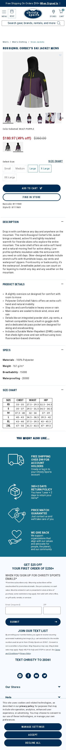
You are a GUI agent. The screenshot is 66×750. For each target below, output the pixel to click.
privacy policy (26, 706)
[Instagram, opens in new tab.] (20, 676)
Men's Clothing (19, 42)
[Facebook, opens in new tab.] (28, 676)
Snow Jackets (37, 42)
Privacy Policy (25, 653)
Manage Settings (33, 726)
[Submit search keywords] (55, 21)
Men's (6, 42)
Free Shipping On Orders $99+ (32, 3)
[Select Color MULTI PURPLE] (18, 147)
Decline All (33, 742)
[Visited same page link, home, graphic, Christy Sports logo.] (33, 14)
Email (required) (12, 605)
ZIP (44, 605)
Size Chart (55, 161)
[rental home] (12, 12)
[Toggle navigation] (3, 12)
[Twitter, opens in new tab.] (44, 676)
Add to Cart (30, 188)
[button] (60, 55)
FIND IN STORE (31, 197)
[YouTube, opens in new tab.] (36, 676)
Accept (33, 734)
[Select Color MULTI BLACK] (8, 147)
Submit (14, 621)
